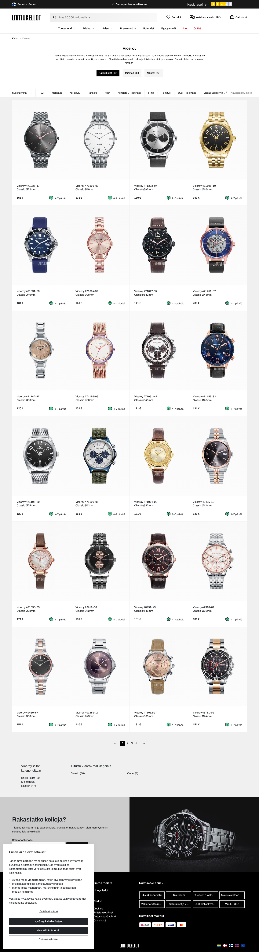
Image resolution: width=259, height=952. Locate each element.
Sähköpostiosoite (22, 840)
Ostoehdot (99, 920)
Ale (185, 28)
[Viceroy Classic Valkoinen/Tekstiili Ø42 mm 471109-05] (100, 455)
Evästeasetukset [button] (103, 912)
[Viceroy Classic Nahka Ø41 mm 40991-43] (158, 561)
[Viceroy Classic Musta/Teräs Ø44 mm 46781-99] (217, 666)
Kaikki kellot (28, 777)
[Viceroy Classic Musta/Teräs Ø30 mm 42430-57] (41, 666)
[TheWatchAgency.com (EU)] (243, 945)
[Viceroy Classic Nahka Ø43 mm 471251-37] (217, 245)
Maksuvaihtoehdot (232, 895)
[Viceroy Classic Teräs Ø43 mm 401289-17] (100, 666)
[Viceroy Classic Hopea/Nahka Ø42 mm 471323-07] (158, 139)
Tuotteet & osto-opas (206, 895)
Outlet (197, 28)
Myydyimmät (168, 28)
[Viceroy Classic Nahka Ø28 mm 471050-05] (41, 561)
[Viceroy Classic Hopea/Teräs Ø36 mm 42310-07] (217, 561)
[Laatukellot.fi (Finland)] (231, 945)
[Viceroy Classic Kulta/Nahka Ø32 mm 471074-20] (158, 455)
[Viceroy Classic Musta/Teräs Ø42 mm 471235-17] (41, 139)
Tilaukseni (179, 895)
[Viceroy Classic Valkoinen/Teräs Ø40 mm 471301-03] (100, 139)
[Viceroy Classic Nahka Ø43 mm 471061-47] (158, 350)
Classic (75, 773)
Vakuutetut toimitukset (153, 904)
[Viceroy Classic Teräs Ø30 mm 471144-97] (41, 350)
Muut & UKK (232, 904)
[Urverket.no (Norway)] (237, 945)
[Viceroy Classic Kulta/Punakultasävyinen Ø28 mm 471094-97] (100, 245)
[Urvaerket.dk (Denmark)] (225, 945)
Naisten (25, 785)
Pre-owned (126, 28)
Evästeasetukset (48, 939)
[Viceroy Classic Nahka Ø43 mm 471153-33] (217, 350)
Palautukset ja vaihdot (179, 904)
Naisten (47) (153, 73)
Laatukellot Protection (206, 904)
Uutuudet (148, 28)
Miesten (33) (132, 73)
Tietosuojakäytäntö (104, 916)
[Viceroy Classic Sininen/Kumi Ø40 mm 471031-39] (41, 245)
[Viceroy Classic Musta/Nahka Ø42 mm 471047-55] (158, 245)
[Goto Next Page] (144, 743)
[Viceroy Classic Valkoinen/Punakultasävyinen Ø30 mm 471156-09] (100, 350)
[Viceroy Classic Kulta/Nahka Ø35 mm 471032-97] (158, 666)
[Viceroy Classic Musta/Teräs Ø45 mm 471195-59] (41, 455)
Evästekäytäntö (48, 911)
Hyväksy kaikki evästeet (49, 921)
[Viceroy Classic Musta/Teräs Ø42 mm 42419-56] (100, 561)
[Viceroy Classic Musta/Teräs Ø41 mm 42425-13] (217, 455)
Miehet (87, 28)
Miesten (26, 781)
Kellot (15, 38)
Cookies (98, 908)
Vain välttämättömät (48, 930)
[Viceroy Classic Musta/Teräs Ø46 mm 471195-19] (217, 139)
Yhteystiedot (100, 890)
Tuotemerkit (65, 28)
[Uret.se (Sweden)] (219, 945)
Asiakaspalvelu (152, 895)
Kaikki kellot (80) (108, 73)
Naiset (105, 28)
